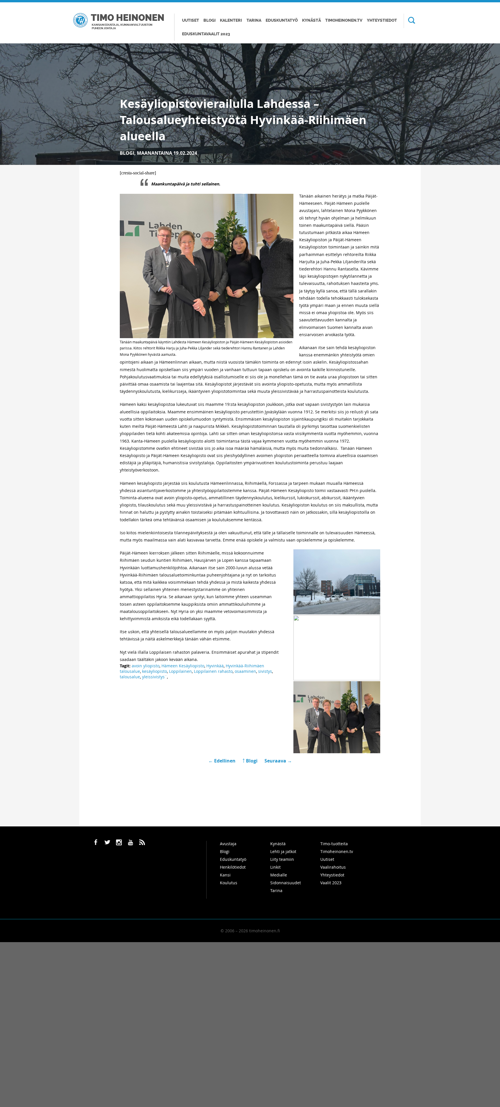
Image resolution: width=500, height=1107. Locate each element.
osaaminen (245, 671)
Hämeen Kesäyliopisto (182, 665)
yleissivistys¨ (154, 676)
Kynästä (311, 20)
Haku (409, 21)
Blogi (209, 20)
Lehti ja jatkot (283, 851)
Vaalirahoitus (333, 867)
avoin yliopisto (145, 665)
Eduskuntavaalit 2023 (206, 34)
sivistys (265, 671)
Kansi (225, 875)
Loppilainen (180, 671)
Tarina (254, 20)
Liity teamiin (282, 859)
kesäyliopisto (154, 671)
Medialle (278, 875)
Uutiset (190, 20)
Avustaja (228, 843)
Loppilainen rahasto (213, 671)
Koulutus (228, 882)
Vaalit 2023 (330, 882)
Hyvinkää (215, 665)
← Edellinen (222, 761)
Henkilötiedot (233, 867)
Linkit (275, 867)
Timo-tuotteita (334, 843)
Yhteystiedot (382, 20)
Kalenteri (231, 20)
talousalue (130, 676)
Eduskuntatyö (282, 20)
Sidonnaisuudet (285, 882)
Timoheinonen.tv (343, 20)
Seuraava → (278, 761)
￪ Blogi (250, 761)
